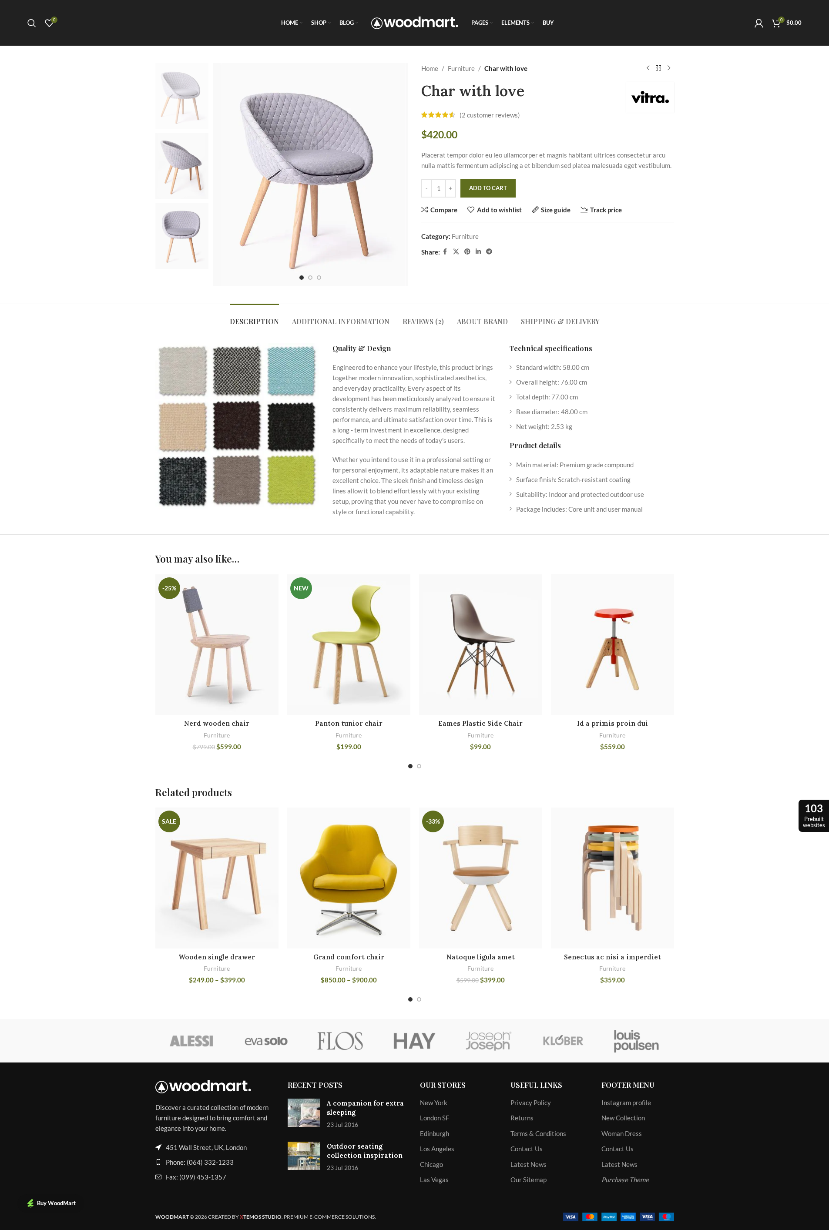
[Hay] (414, 1040)
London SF (434, 1118)
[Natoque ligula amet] (480, 878)
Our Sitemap (528, 1179)
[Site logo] (414, 22)
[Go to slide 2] (310, 277)
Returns (522, 1118)
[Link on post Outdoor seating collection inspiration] (304, 1156)
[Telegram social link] (489, 252)
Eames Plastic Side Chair (480, 723)
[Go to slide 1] (301, 277)
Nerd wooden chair (216, 723)
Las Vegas (434, 1179)
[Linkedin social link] (478, 252)
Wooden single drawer (216, 957)
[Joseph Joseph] (489, 1040)
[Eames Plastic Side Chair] (480, 644)
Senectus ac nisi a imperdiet (612, 957)
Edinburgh (434, 1133)
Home (429, 68)
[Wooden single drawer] (217, 878)
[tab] (254, 317)
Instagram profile (626, 1102)
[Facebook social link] (445, 252)
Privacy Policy (530, 1102)
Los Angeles (437, 1149)
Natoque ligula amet (480, 957)
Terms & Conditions (538, 1133)
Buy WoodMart (56, 1203)
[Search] (31, 23)
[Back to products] (658, 68)
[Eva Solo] (266, 1040)
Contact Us (526, 1149)
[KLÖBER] (563, 1040)
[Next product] (669, 68)
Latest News (528, 1164)
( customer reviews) (490, 115)
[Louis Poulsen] (637, 1040)
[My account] (759, 23)
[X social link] (456, 252)
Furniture (461, 68)
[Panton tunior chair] (348, 644)
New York (433, 1102)
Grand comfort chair (348, 957)
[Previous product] (648, 68)
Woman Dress (621, 1133)
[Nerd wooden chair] (217, 644)
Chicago (431, 1164)
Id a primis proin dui (612, 723)
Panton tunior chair (349, 723)
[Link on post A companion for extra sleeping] (304, 1113)
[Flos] (340, 1040)
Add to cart (488, 187)
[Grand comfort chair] (348, 878)
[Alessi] (192, 1040)
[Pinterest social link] (467, 252)
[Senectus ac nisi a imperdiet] (612, 878)
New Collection (623, 1118)
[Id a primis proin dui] (612, 644)
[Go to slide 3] (319, 277)
